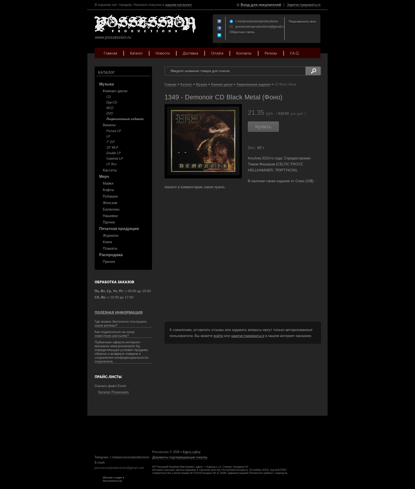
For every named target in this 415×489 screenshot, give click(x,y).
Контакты (244, 52)
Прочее (109, 222)
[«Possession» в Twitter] (219, 35)
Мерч (104, 177)
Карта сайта (191, 452)
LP (108, 136)
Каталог (136, 52)
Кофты (108, 190)
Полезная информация (119, 312)
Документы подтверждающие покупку (180, 457)
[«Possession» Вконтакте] (219, 21)
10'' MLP (112, 147)
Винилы (109, 125)
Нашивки (110, 216)
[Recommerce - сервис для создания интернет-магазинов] (98, 481)
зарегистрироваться (247, 336)
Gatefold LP (114, 158)
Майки (108, 183)
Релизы (271, 52)
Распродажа (111, 255)
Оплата (217, 52)
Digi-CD (111, 102)
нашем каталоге (178, 5)
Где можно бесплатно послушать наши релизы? (121, 323)
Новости (163, 52)
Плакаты (110, 248)
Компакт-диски (115, 91)
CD (108, 97)
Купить (263, 126)
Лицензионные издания (125, 119)
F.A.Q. (294, 52)
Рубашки (110, 196)
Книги (107, 242)
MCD (109, 108)
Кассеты (110, 170)
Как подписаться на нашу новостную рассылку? (115, 334)
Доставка (190, 52)
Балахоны (111, 209)
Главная (110, 52)
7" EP (110, 142)
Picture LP (113, 131)
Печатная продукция (119, 229)
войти (218, 336)
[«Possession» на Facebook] (219, 28)
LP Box (111, 164)
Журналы (111, 235)
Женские (110, 203)
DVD (109, 113)
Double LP (113, 153)
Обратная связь (242, 32)
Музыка (106, 84)
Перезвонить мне (302, 21)
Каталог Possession (113, 392)
